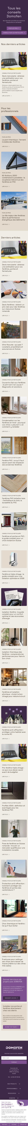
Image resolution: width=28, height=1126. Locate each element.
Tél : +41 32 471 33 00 (14, 1077)
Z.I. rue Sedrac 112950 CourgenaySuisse (14, 1071)
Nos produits (12, 1084)
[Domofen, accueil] (14, 1048)
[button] (19, 1084)
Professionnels (12, 1088)
